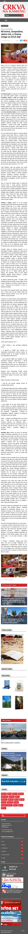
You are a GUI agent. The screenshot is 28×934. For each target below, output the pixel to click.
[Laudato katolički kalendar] (13, 785)
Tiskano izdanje (6, 630)
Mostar (10, 802)
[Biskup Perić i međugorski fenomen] (19, 703)
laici (17, 799)
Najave (4, 844)
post (16, 805)
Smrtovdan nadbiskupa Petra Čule (10, 743)
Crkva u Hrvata (5, 25)
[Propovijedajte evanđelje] (6, 684)
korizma (5, 799)
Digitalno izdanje (7, 669)
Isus (18, 796)
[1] (7, 231)
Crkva (15, 793)
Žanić (4, 808)
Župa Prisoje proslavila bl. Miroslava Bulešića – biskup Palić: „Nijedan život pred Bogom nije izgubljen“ (13, 620)
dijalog (21, 793)
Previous (23, 720)
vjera (21, 805)
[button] (9, 561)
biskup (4, 793)
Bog (10, 793)
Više (13, 732)
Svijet (3, 858)
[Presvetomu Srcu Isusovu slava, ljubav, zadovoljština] (19, 685)
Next (25, 720)
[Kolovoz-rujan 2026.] (12, 649)
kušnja (11, 799)
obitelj (16, 802)
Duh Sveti (5, 796)
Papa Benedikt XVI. (7, 805)
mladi (22, 799)
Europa (12, 796)
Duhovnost (4, 848)
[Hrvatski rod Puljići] (6, 702)
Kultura (4, 851)
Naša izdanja (6, 675)
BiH (3, 589)
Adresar (4, 749)
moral (4, 802)
